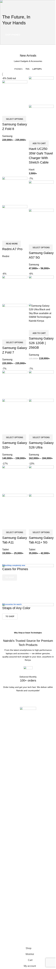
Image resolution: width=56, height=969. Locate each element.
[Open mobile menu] (3, 3)
